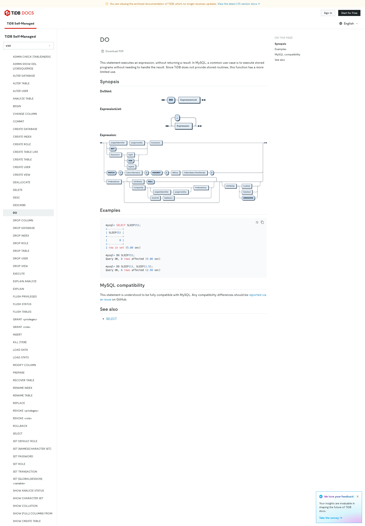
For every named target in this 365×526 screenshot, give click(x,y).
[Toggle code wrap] (257, 222)
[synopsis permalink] (122, 81)
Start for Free (349, 12)
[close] (357, 496)
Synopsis (280, 43)
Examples (280, 49)
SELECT (111, 319)
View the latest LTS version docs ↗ (239, 3)
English (349, 23)
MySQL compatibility (287, 54)
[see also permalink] (121, 309)
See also (280, 59)
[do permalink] (112, 40)
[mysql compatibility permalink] (147, 285)
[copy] (262, 222)
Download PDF (115, 51)
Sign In (328, 12)
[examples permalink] (123, 210)
